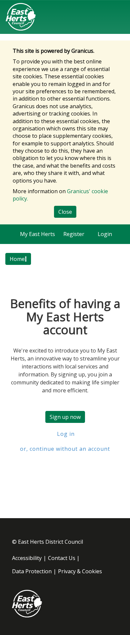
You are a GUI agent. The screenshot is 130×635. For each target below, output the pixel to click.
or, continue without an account (65, 448)
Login (105, 234)
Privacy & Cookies (80, 571)
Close (65, 211)
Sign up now (65, 417)
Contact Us (61, 558)
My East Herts (37, 234)
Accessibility (27, 558)
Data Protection (32, 571)
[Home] (21, 17)
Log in (65, 433)
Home (17, 259)
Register (73, 234)
